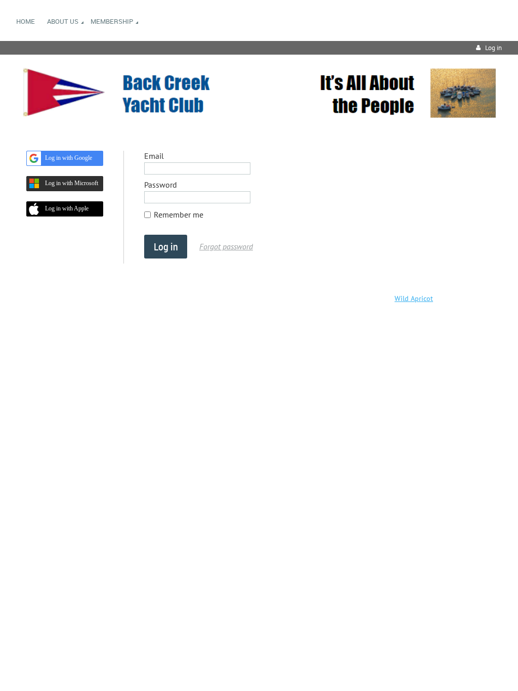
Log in (493, 48)
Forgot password (226, 246)
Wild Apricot (414, 298)
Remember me (178, 214)
